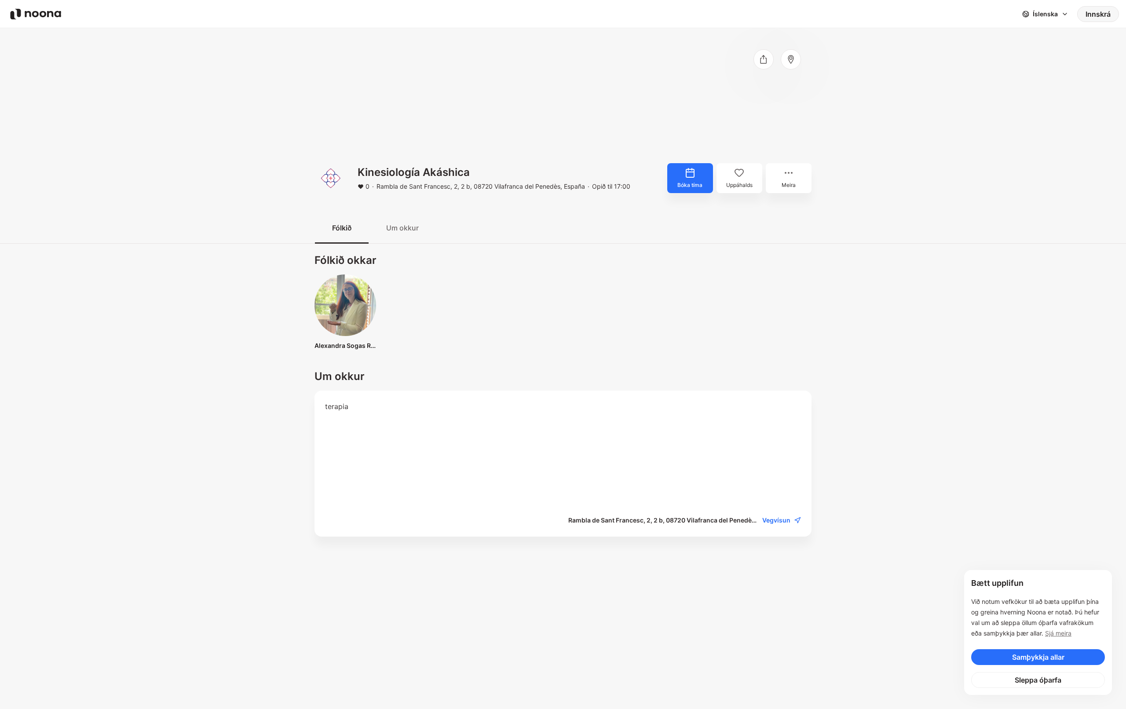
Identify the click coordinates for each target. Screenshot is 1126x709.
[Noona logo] (35, 14)
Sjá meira (1058, 633)
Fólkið (341, 227)
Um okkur (402, 227)
